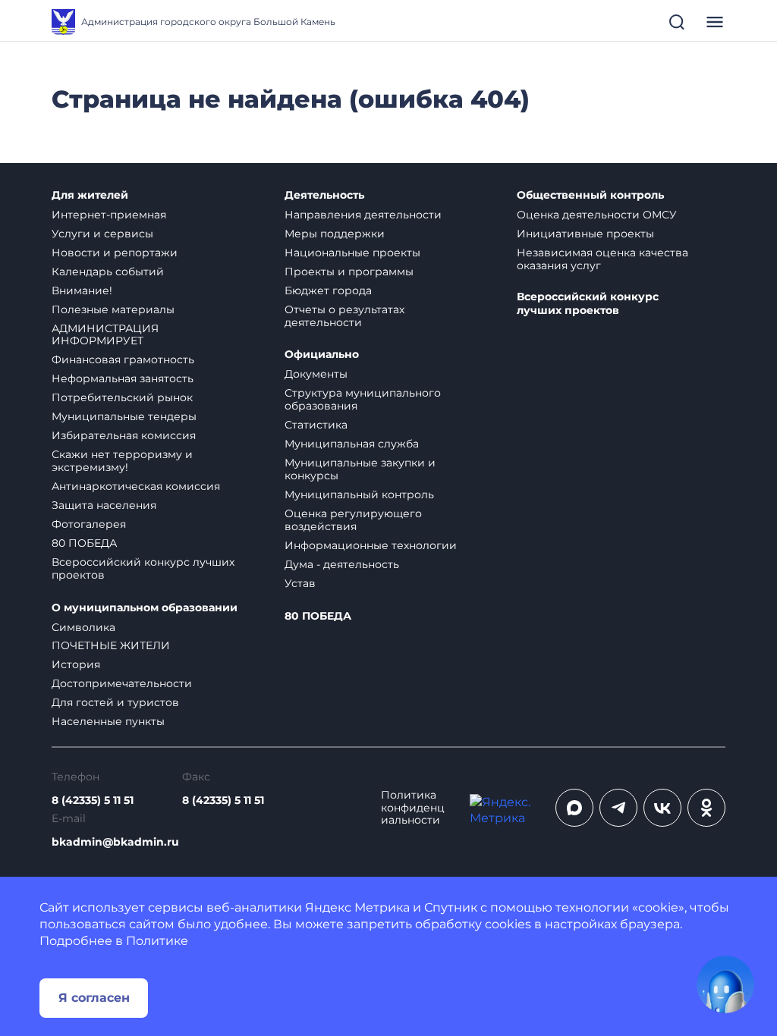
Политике (157, 941)
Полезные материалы (113, 309)
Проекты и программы (349, 271)
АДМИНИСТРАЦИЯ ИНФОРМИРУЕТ (105, 335)
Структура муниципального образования (363, 399)
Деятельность (324, 195)
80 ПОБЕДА (84, 543)
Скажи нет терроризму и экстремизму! (122, 460)
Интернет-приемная (109, 214)
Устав (300, 583)
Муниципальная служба (352, 444)
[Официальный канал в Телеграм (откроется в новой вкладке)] (618, 808)
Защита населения (104, 505)
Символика (83, 627)
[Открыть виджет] (725, 984)
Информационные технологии (371, 545)
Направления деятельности (363, 214)
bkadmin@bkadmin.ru (115, 842)
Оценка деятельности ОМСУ (597, 214)
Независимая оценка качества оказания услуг (602, 259)
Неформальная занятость (122, 378)
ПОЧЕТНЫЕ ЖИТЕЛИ (111, 645)
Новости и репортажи (115, 252)
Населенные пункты (108, 721)
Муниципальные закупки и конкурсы (360, 469)
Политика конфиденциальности (413, 808)
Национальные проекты (352, 252)
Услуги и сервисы (102, 233)
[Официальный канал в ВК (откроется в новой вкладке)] (662, 808)
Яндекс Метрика (357, 907)
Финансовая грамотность (123, 359)
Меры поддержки (335, 233)
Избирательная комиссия (124, 435)
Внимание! (82, 290)
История (76, 664)
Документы (316, 374)
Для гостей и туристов (115, 702)
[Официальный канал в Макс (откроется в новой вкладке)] (574, 808)
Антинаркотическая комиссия (136, 486)
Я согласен (94, 997)
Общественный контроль (590, 195)
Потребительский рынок (122, 397)
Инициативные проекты (585, 233)
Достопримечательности (122, 683)
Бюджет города (328, 290)
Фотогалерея (89, 524)
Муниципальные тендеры (124, 416)
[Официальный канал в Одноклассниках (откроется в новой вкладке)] (706, 808)
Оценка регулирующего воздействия (353, 520)
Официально (322, 354)
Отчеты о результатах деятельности (344, 316)
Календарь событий (108, 271)
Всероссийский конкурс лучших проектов (143, 568)
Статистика (316, 425)
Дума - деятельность (342, 564)
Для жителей (90, 195)
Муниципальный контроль (359, 494)
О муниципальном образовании (145, 607)
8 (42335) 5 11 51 (93, 800)
